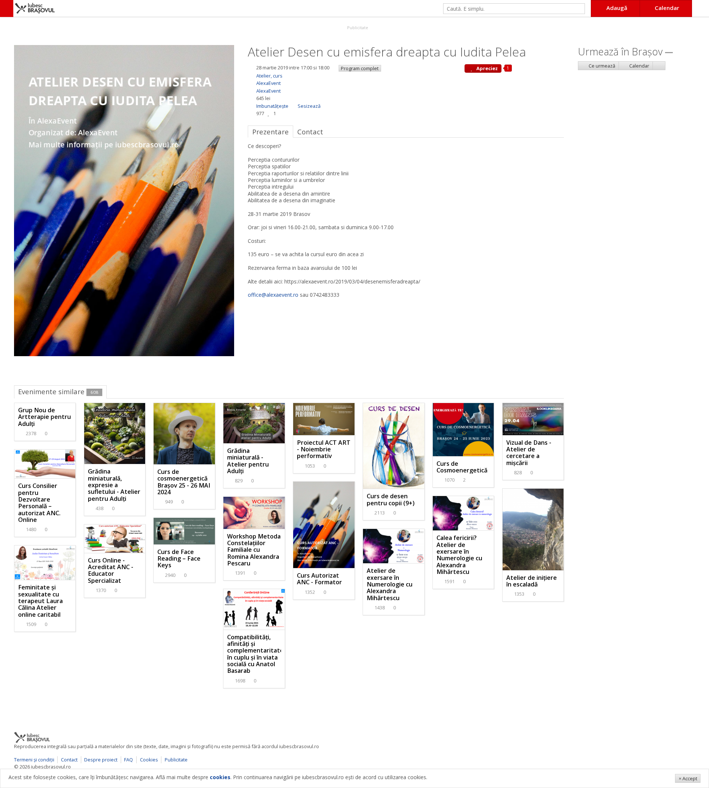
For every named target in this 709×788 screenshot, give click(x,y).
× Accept (688, 778)
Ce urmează (601, 65)
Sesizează (309, 106)
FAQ (128, 759)
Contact (69, 759)
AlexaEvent (268, 83)
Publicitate (357, 27)
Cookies (149, 759)
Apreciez (486, 68)
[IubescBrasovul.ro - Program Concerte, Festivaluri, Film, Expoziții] (6, 8)
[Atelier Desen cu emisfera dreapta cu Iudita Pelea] (124, 199)
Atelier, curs (269, 75)
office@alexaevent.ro (273, 294)
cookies (220, 777)
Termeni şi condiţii (34, 759)
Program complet (360, 68)
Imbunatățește (272, 106)
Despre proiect (100, 759)
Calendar (638, 65)
